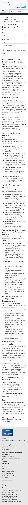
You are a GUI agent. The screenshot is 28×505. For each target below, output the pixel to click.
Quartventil (5, 39)
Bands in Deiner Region (9, 492)
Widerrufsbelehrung (8, 473)
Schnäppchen (6, 460)
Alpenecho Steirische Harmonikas (11, 491)
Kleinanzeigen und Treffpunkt (10, 494)
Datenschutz (5, 468)
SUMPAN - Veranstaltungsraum (11, 458)
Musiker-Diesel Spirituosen (9, 496)
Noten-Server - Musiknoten (10, 499)
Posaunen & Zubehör (10, 19)
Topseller (4, 461)
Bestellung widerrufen (8, 475)
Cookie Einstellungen (8, 470)
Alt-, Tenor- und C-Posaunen (12, 21)
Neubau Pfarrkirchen (8, 456)
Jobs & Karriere (6, 454)
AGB (3, 466)
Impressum (5, 477)
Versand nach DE (14, 440)
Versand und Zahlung (8, 472)
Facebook (5, 483)
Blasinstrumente (12, 18)
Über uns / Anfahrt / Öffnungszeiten (12, 453)
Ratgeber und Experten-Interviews (12, 501)
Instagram (5, 485)
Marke (4, 33)
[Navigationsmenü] (3, 11)
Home (4, 18)
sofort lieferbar (8, 45)
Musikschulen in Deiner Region (11, 498)
